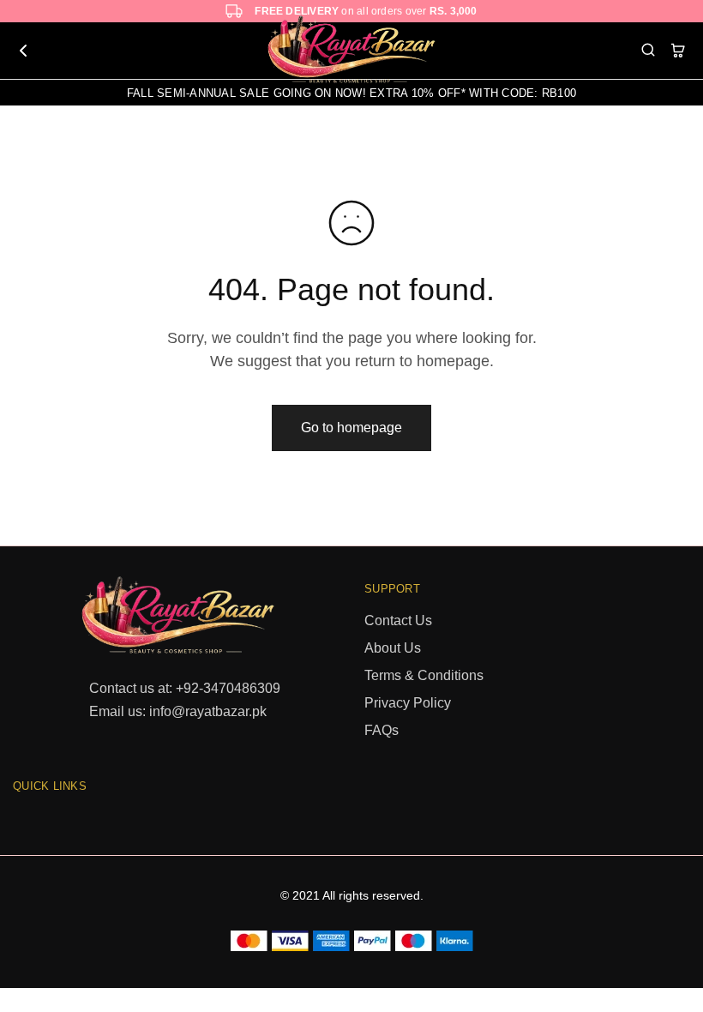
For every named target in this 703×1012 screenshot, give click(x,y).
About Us (392, 648)
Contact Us (398, 620)
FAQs (381, 730)
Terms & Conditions (424, 675)
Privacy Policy (407, 703)
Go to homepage (351, 427)
